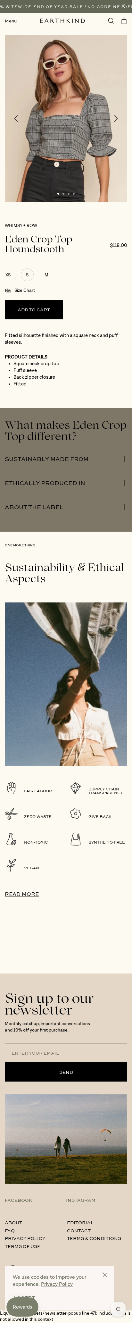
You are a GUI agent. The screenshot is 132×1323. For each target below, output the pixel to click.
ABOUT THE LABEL (34, 507)
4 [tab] (74, 194)
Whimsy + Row (21, 225)
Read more (22, 894)
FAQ (10, 1230)
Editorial (80, 1222)
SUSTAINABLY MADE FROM (46, 459)
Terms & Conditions (94, 1238)
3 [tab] (69, 194)
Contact (79, 1230)
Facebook (18, 1200)
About (13, 1222)
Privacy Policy (25, 1238)
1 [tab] (58, 194)
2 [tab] (63, 194)
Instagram (80, 1200)
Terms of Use (22, 1246)
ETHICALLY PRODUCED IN (45, 483)
